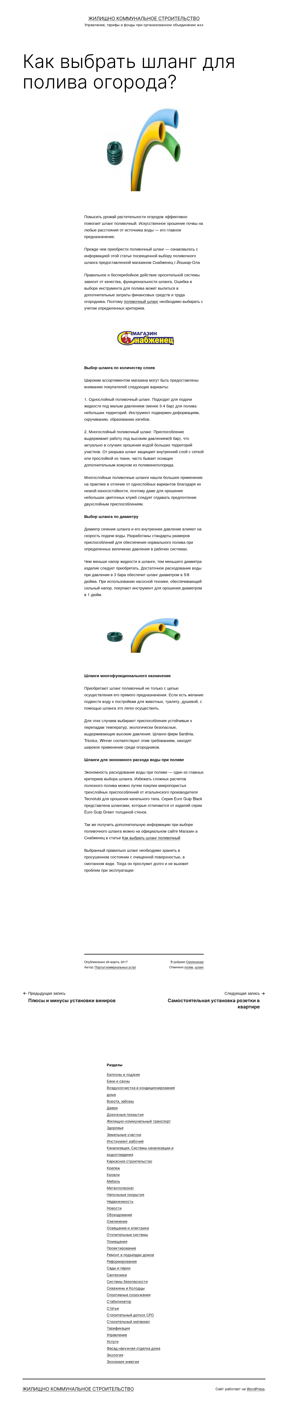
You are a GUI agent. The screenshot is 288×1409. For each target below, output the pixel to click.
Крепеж (113, 1168)
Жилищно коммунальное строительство (144, 18)
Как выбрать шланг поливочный (151, 837)
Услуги (113, 1341)
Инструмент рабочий (125, 1141)
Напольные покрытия (125, 1195)
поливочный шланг (141, 301)
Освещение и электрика (128, 1228)
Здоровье (115, 1128)
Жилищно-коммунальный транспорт (139, 1121)
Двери (112, 1108)
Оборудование (119, 1215)
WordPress (255, 1389)
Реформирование (122, 1261)
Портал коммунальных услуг (115, 967)
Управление (117, 1335)
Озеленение (195, 962)
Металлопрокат (120, 1188)
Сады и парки (118, 1268)
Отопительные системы (127, 1235)
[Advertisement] (144, 906)
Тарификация (118, 1328)
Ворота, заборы (120, 1101)
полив (188, 967)
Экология (115, 1355)
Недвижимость (120, 1201)
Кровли (113, 1175)
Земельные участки (124, 1135)
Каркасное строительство (129, 1161)
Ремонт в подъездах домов (130, 1255)
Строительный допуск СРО (130, 1315)
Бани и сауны (118, 1081)
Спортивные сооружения (128, 1295)
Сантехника (117, 1275)
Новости (114, 1208)
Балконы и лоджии (123, 1074)
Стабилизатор (119, 1301)
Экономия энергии (123, 1362)
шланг (199, 967)
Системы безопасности (127, 1282)
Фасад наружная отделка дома (133, 1348)
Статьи (113, 1308)
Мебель (113, 1181)
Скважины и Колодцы (126, 1288)
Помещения (117, 1241)
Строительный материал (128, 1322)
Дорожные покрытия (125, 1115)
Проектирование (121, 1248)
